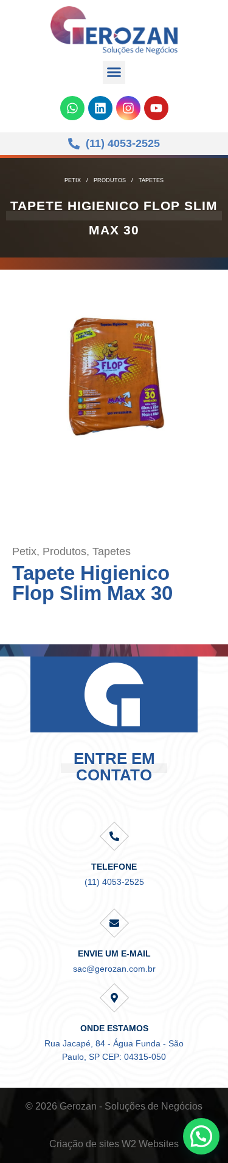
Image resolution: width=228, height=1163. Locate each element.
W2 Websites (150, 1144)
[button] (114, 72)
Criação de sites (84, 1144)
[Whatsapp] (72, 108)
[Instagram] (128, 108)
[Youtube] (156, 108)
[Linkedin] (100, 108)
